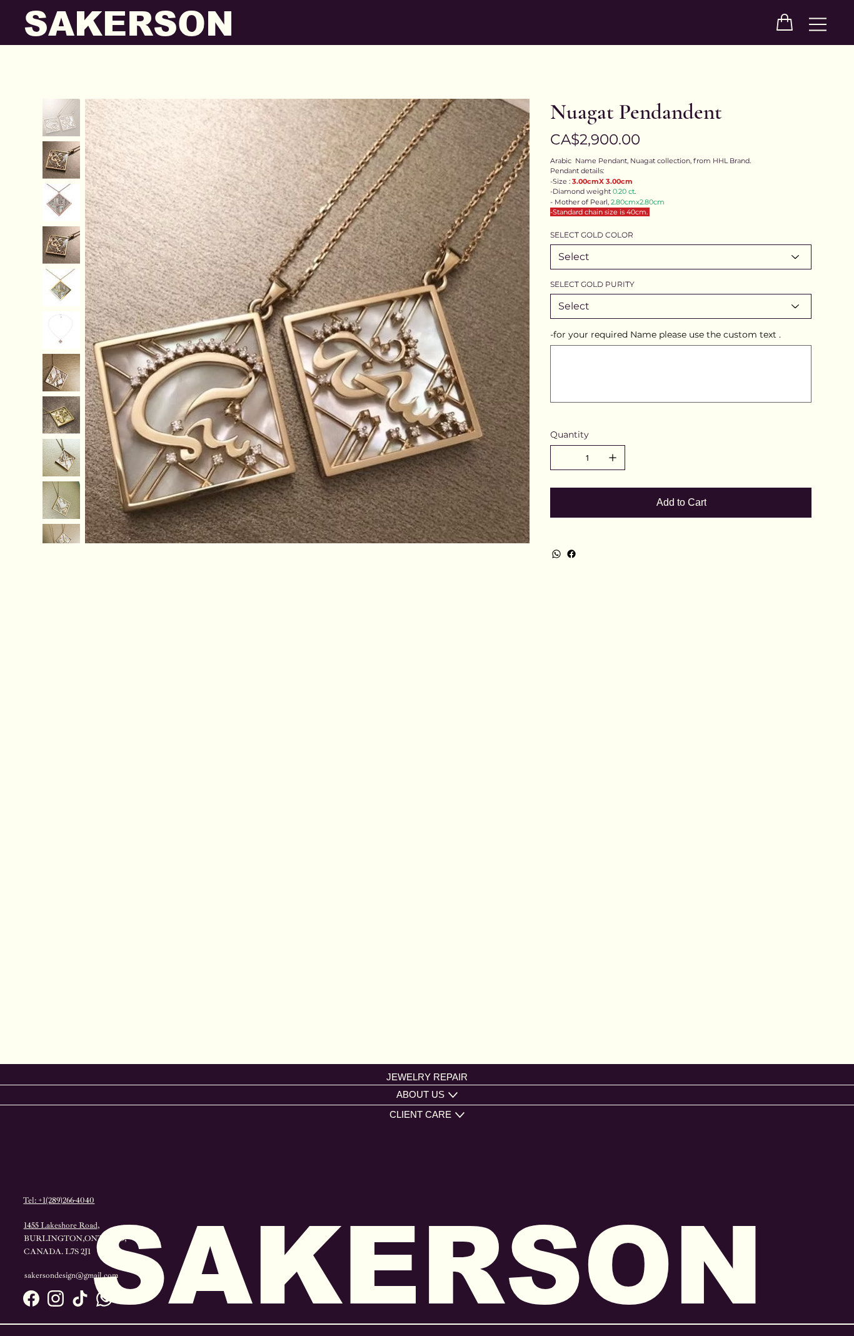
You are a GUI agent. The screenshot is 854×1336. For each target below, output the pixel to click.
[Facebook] (571, 554)
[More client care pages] (460, 1115)
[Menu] (818, 25)
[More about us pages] (453, 1095)
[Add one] (612, 457)
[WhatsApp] (556, 554)
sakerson (129, 24)
